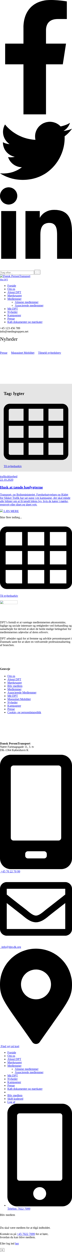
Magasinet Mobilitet (22, 352)
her (17, 1243)
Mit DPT (4, 279)
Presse (3, 352)
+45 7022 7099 (26, 1234)
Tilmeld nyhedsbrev (49, 352)
